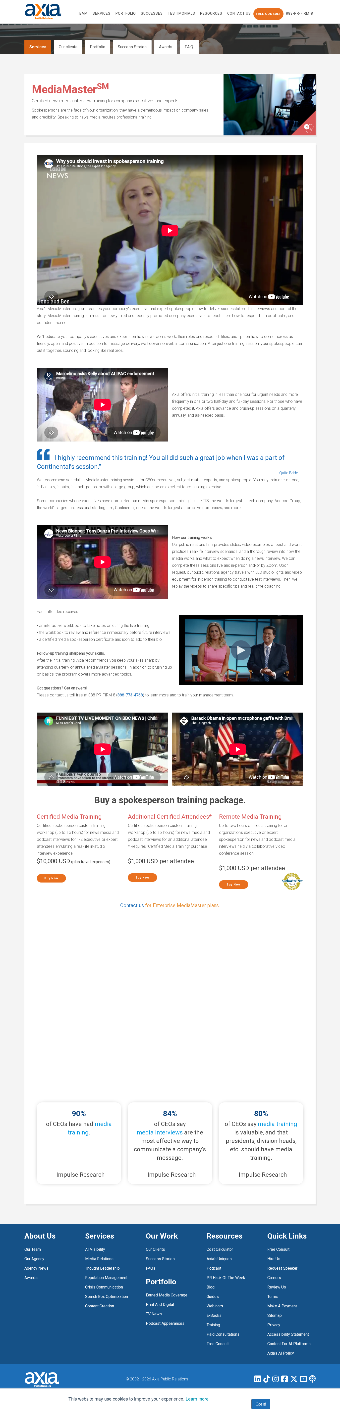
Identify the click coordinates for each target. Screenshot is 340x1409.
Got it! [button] (261, 1404)
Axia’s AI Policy (280, 1353)
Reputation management (106, 1277)
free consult (218, 1343)
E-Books (214, 1315)
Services (37, 46)
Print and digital (160, 1304)
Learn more (197, 1398)
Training (213, 1325)
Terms (272, 1296)
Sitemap (274, 1315)
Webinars (215, 1306)
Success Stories (132, 46)
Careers (274, 1277)
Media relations (99, 1258)
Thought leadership (102, 1268)
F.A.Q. (189, 46)
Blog (211, 1287)
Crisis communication (104, 1287)
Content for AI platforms (289, 1343)
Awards (165, 46)
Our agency (34, 1258)
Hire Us (273, 1258)
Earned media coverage (166, 1295)
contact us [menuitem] (239, 13)
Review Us (276, 1287)
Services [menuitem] (102, 13)
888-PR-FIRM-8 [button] (299, 13)
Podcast (214, 1268)
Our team (32, 1249)
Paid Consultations (223, 1334)
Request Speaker (282, 1268)
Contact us (132, 905)
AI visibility (95, 1249)
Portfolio (97, 46)
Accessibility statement (288, 1334)
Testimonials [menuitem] (181, 13)
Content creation (99, 1306)
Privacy (273, 1325)
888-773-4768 (130, 695)
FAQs (150, 1268)
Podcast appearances (165, 1323)
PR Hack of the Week (226, 1277)
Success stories (160, 1258)
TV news (154, 1314)
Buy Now (51, 878)
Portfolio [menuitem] (125, 13)
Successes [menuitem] (152, 13)
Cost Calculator (220, 1249)
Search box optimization (106, 1296)
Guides (213, 1296)
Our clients (68, 46)
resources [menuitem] (211, 13)
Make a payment (282, 1306)
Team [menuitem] (82, 13)
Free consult (278, 1249)
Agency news (36, 1268)
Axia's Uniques (219, 1258)
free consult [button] (268, 14)
